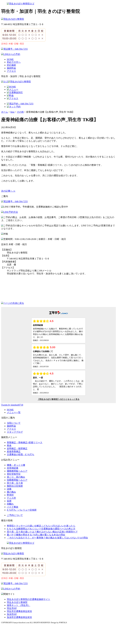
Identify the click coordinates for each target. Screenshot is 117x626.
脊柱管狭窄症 (14, 474)
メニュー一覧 (14, 412)
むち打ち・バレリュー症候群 (22, 510)
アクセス (11, 71)
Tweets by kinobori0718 (12, 405)
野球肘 (10, 495)
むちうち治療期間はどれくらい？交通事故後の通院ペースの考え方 (41, 529)
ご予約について (15, 515)
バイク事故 (12, 507)
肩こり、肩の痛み (16, 477)
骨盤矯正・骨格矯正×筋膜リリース (24, 442)
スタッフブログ (15, 432)
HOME (10, 59)
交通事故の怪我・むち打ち (20, 454)
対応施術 (11, 65)
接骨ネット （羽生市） (18, 605)
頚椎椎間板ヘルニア (17, 480)
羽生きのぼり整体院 (17, 602)
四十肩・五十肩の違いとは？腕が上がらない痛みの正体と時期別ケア (42, 532)
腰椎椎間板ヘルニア (17, 471)
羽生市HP (12, 608)
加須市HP (12, 614)
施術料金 (11, 68)
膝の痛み (11, 492)
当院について (14, 423)
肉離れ (10, 504)
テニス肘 (11, 498)
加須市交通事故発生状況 (19, 617)
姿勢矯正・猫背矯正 (17, 448)
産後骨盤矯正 (14, 451)
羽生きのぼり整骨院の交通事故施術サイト (28, 599)
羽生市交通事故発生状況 (19, 611)
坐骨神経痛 (12, 468)
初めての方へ (14, 62)
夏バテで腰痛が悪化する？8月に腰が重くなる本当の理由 (36, 534)
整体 (9, 445)
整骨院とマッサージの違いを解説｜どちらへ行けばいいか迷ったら (41, 526)
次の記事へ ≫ (8, 191)
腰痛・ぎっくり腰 (16, 465)
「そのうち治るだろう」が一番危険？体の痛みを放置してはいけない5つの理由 (47, 537)
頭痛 (9, 489)
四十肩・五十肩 (15, 483)
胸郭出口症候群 (15, 486)
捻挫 (9, 501)
